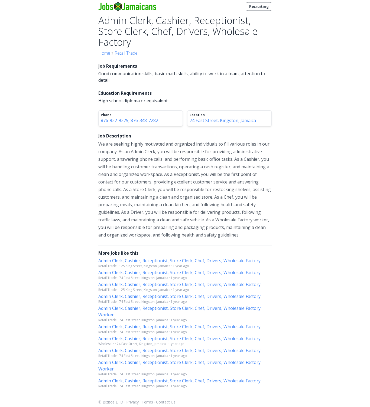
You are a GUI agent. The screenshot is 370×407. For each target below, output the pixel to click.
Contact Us (166, 402)
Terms (147, 402)
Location (197, 115)
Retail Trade (126, 53)
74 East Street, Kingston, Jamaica (223, 120)
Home (104, 53)
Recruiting (259, 6)
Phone (106, 115)
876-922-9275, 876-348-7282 (129, 120)
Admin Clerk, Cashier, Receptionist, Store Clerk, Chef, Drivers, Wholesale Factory (179, 261)
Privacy (132, 402)
